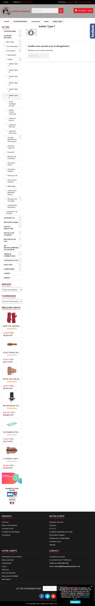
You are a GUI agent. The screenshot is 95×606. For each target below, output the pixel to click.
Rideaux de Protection (12, 157)
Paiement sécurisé (56, 522)
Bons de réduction (9, 573)
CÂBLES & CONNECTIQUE (9, 255)
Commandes (6, 563)
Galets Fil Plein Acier (13, 132)
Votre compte (9, 550)
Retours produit (8, 560)
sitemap (52, 545)
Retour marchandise (9, 525)
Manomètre (12, 55)
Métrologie (12, 186)
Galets (10, 59)
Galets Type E (13, 90)
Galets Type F (13, 96)
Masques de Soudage (12, 200)
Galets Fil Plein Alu (12, 126)
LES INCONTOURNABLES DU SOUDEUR (12, 247)
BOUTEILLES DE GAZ (10, 240)
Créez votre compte (84, 2)
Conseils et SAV (7, 528)
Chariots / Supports (11, 147)
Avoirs (4, 566)
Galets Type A (13, 65)
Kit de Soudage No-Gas (12, 104)
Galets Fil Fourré (12, 119)
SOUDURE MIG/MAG (8, 36)
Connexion (70, 2)
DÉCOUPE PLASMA (11, 222)
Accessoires (10, 50)
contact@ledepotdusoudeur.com (67, 566)
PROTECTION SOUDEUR (9, 234)
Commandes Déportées (12, 206)
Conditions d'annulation (11, 532)
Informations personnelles (12, 557)
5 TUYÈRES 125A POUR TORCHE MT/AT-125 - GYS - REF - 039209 (12, 459)
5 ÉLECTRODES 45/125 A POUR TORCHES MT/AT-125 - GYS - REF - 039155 (12, 353)
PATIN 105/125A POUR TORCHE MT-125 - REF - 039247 (12, 379)
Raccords (11, 152)
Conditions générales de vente (60, 532)
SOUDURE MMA (10, 31)
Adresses (5, 569)
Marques (6, 284)
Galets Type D (13, 84)
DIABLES (7, 278)
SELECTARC (8, 265)
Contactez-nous (55, 541)
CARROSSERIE (9, 269)
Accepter (75, 602)
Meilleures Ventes (11, 307)
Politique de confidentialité (59, 538)
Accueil (6, 27)
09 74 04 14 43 (26, 2)
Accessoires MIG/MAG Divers (12, 192)
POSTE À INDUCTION (8, 227)
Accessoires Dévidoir (12, 181)
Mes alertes (6, 579)
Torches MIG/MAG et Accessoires (12, 139)
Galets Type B (13, 71)
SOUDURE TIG (9, 218)
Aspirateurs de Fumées (11, 212)
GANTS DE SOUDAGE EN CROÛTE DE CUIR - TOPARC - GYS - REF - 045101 (12, 326)
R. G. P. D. (52, 528)
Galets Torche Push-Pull (12, 112)
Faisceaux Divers (11, 164)
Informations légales (57, 535)
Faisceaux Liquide (11, 170)
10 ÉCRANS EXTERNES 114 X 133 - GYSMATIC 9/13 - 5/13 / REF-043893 (12, 432)
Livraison (5, 522)
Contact (5, 2)
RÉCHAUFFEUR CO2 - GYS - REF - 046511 (12, 406)
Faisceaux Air (12, 175)
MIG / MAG (10, 42)
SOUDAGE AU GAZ (11, 260)
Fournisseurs (9, 296)
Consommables (12, 46)
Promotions (6, 535)
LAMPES (7, 273)
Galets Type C (13, 77)
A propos (52, 525)
